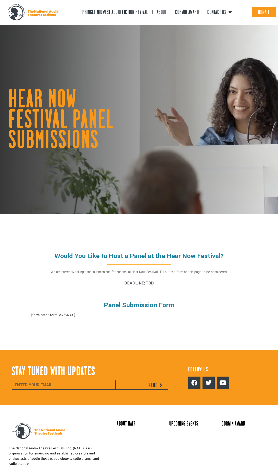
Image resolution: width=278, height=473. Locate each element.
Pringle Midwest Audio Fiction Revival (115, 12)
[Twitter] (208, 383)
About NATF (126, 423)
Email (15, 378)
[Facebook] (194, 383)
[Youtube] (223, 383)
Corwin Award (187, 12)
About (162, 12)
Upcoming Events (183, 423)
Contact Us (216, 12)
